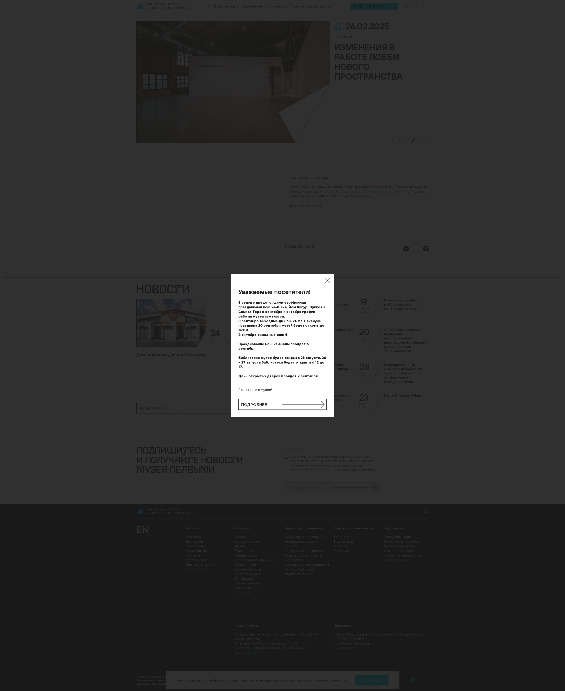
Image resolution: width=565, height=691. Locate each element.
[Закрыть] (327, 280)
